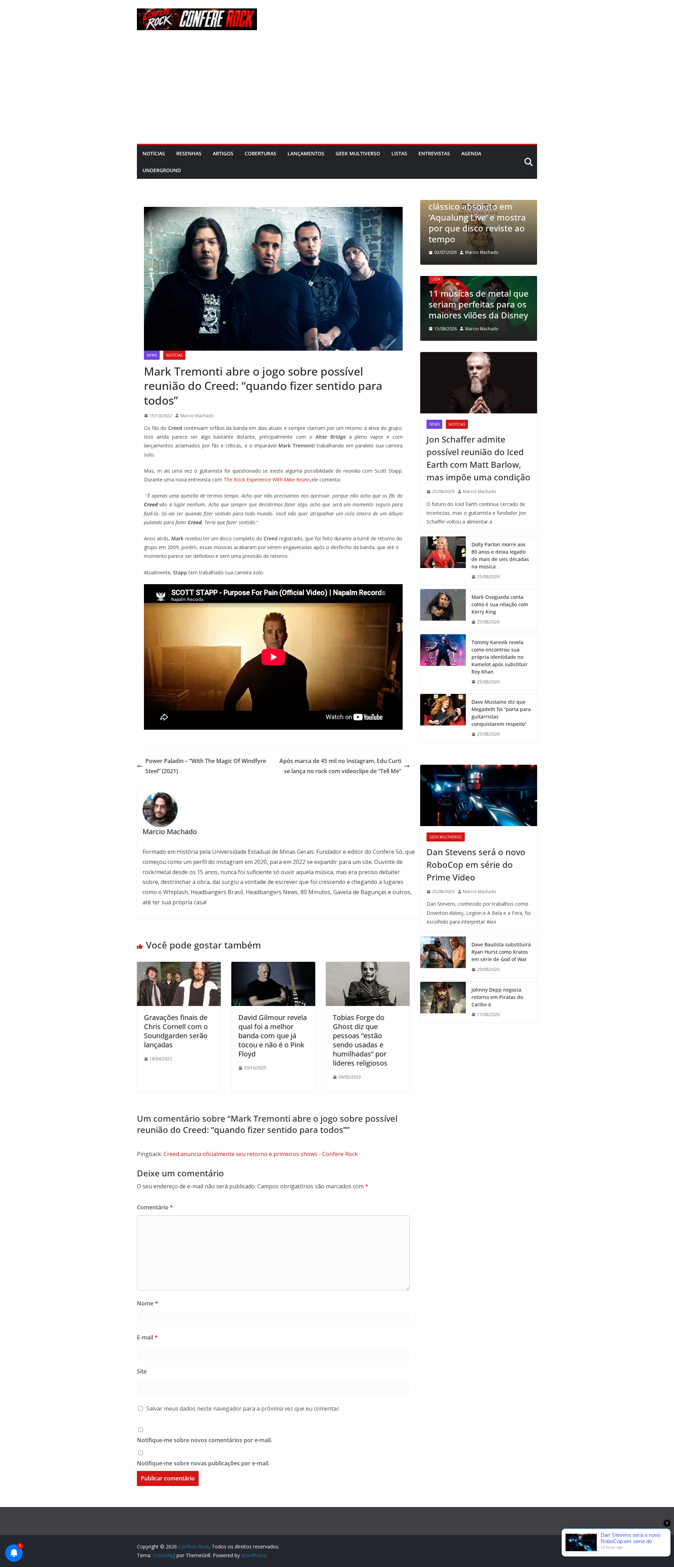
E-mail (147, 1337)
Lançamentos (306, 153)
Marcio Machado (197, 416)
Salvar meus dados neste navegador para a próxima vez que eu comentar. (243, 1408)
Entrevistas (434, 153)
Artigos (223, 153)
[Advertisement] (337, 91)
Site (142, 1371)
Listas (399, 153)
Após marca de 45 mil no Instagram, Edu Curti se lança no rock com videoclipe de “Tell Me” (340, 766)
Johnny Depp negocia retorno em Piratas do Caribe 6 (497, 997)
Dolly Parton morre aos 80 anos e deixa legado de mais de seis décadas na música (500, 555)
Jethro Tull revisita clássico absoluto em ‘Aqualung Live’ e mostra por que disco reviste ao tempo (477, 217)
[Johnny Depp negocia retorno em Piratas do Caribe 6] (443, 1002)
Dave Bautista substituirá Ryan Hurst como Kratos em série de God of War (501, 952)
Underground (162, 170)
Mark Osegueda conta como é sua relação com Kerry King (499, 604)
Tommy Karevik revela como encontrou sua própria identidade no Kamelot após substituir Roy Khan (499, 657)
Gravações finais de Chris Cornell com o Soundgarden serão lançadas (176, 1031)
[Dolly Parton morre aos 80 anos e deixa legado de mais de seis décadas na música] (443, 560)
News (152, 355)
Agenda (471, 153)
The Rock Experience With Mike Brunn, (267, 479)
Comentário (155, 1207)
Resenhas (188, 153)
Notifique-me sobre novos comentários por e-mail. (204, 1440)
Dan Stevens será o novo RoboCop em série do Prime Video (476, 864)
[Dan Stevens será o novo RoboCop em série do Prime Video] (478, 795)
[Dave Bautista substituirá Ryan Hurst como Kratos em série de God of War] (443, 957)
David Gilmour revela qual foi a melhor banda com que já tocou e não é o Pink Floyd (272, 1036)
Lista (435, 279)
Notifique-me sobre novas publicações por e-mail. (203, 1463)
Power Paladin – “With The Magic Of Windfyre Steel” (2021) (205, 766)
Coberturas (260, 153)
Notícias (154, 153)
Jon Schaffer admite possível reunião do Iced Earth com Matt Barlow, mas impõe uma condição (478, 458)
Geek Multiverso (358, 153)
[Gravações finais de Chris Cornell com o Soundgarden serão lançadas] (179, 967)
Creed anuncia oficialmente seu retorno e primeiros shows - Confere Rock (261, 1154)
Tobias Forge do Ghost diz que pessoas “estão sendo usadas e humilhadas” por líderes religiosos (360, 1040)
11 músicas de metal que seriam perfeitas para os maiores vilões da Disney (479, 304)
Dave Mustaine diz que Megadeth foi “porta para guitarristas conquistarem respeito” (501, 712)
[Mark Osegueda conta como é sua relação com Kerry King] (443, 609)
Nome (147, 1303)
